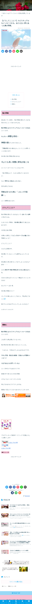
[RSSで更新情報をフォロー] (19, 492)
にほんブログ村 (13, 442)
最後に (13, 104)
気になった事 (6, 452)
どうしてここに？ (16, 101)
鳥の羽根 (14, 99)
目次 (13, 95)
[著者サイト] (12, 492)
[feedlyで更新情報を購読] (16, 492)
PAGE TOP (16, 593)
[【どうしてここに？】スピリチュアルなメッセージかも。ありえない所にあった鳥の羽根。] (10, 51)
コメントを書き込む (16, 581)
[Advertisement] (16, 59)
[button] (28, 318)
